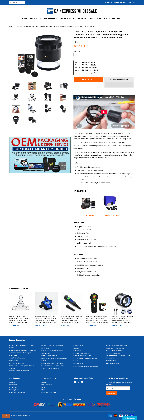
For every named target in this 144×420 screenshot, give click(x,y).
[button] (119, 84)
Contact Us (95, 18)
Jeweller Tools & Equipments (50, 368)
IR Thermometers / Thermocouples (52, 366)
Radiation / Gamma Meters (81, 361)
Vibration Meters (111, 361)
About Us (81, 18)
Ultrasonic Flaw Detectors (113, 353)
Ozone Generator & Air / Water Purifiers (85, 358)
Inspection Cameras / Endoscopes (52, 363)
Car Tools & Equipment (16, 363)
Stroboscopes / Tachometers (115, 348)
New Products (67, 18)
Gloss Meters (45, 353)
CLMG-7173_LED (89, 216)
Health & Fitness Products (49, 356)
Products (35, 18)
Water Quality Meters (112, 363)
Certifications (13, 385)
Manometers (77, 350)
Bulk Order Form (112, 18)
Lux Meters (76, 348)
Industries (50, 18)
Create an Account (119, 2)
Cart (133, 2)
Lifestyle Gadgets (78, 345)
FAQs (43, 390)
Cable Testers (13, 361)
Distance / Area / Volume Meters (19, 371)
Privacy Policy (13, 387)
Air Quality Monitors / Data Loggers (20, 353)
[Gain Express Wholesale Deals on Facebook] (74, 382)
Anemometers (13, 355)
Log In (107, 2)
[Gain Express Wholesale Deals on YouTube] (82, 382)
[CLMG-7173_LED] (88, 210)
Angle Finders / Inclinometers (18, 358)
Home (24, 18)
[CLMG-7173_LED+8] (111, 210)
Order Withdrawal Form (48, 392)
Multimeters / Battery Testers (82, 356)
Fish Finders (45, 348)
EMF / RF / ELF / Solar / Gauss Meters (52, 345)
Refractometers (78, 363)
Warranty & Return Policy (17, 392)
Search (43, 382)
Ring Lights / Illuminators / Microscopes (85, 366)
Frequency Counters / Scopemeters (52, 350)
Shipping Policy (14, 390)
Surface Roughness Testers (114, 350)
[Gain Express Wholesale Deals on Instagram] (78, 382)
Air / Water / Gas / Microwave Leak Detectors (23, 350)
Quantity (76, 51)
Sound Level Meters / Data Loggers (117, 345)
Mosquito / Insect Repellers (81, 353)
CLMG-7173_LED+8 (112, 216)
